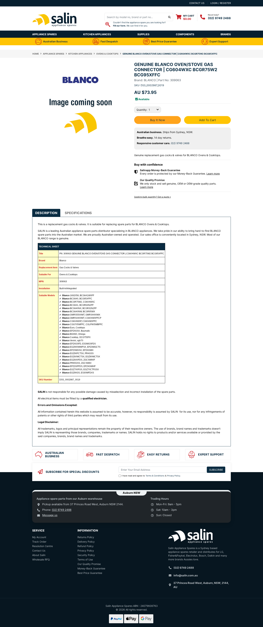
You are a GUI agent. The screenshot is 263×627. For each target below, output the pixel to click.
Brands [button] (226, 34)
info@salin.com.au (186, 575)
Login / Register (220, 3)
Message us (49, 515)
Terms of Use (85, 559)
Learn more (213, 173)
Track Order (39, 541)
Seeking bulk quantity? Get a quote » (152, 196)
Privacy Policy (173, 475)
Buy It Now (157, 120)
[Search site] (169, 17)
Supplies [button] (143, 34)
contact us (196, 3)
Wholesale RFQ (41, 559)
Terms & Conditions (155, 475)
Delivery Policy (86, 541)
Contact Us (38, 550)
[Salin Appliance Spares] (54, 28)
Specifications (78, 213)
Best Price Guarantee (89, 572)
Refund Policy (85, 546)
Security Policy (86, 555)
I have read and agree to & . (151, 475)
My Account (39, 537)
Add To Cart (207, 120)
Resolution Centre (42, 546)
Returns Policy (85, 537)
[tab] (46, 213)
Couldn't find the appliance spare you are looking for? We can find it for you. (139, 24)
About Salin (38, 555)
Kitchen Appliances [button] (97, 34)
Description (46, 213)
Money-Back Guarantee (91, 568)
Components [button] (185, 34)
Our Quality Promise (89, 563)
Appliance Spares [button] (44, 34)
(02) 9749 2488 (219, 18)
